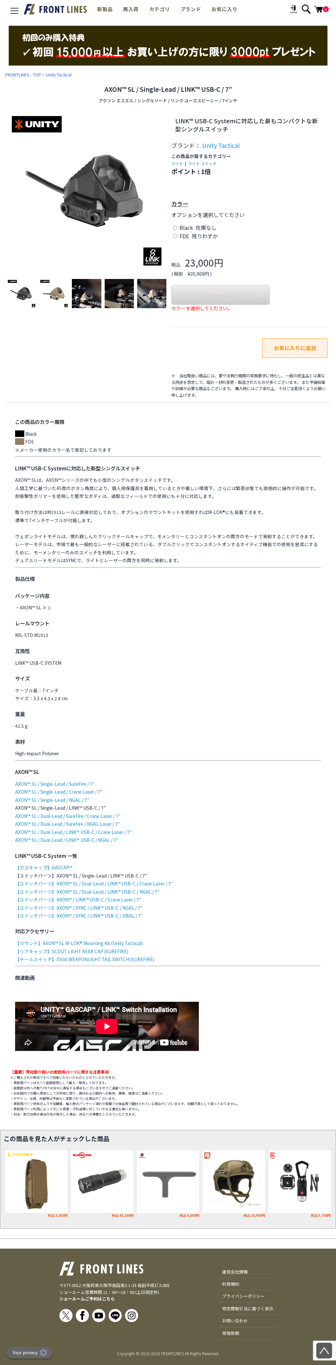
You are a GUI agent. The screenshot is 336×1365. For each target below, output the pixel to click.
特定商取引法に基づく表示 (247, 1308)
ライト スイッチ (202, 163)
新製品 (105, 8)
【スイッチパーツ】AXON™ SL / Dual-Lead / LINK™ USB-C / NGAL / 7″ (87, 891)
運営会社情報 (235, 1272)
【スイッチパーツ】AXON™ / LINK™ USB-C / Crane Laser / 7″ (78, 899)
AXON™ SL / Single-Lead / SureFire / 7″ (54, 784)
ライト (177, 163)
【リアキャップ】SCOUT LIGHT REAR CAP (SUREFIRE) (71, 951)
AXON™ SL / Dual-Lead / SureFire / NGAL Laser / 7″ (67, 824)
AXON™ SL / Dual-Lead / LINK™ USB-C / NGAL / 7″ (66, 840)
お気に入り (225, 8)
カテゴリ (159, 8)
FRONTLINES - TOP (23, 74)
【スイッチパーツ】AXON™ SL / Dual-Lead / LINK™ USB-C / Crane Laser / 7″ (94, 883)
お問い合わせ (235, 1320)
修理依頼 (230, 1333)
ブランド (190, 8)
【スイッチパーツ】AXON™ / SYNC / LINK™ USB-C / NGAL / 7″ (78, 907)
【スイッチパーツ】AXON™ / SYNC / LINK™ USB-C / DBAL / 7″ (79, 915)
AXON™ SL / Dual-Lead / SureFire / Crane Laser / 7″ (67, 816)
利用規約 (230, 1284)
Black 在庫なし (197, 227)
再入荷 (130, 8)
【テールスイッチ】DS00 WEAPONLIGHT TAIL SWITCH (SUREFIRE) (84, 959)
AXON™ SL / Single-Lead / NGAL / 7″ (52, 800)
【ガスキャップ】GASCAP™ (44, 867)
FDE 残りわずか (198, 236)
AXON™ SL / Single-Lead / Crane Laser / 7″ (58, 791)
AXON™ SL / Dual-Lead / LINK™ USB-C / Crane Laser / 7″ (73, 832)
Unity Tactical (59, 74)
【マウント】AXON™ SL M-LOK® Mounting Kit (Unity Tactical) (79, 943)
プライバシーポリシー (243, 1296)
